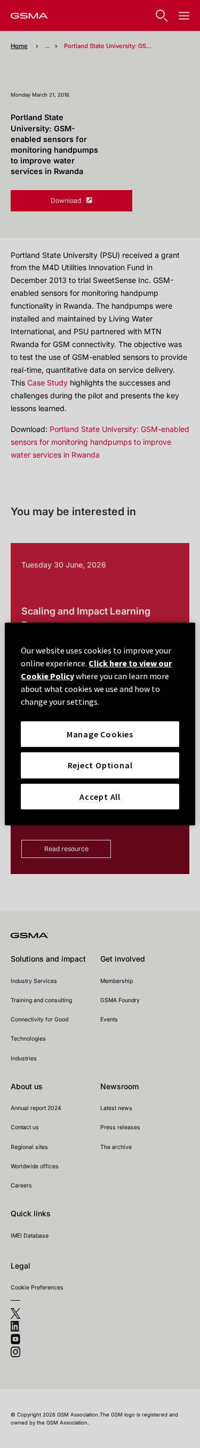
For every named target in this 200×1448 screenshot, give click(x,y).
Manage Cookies (100, 734)
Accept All (100, 796)
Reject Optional (100, 765)
